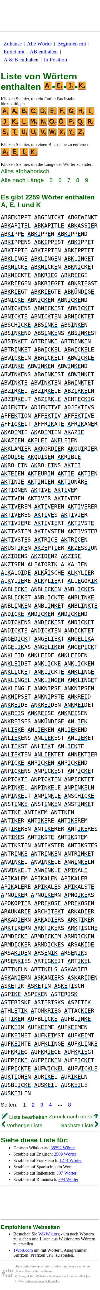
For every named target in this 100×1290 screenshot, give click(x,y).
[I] (90, 114)
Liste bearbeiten (28, 1117)
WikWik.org (49, 1234)
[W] (53, 135)
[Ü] (34, 135)
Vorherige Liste (23, 1125)
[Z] (81, 135)
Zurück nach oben (71, 1116)
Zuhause (13, 44)
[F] (62, 114)
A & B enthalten (21, 60)
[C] (34, 114)
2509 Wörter (65, 1154)
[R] (90, 124)
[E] (53, 114)
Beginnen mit (71, 44)
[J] (5, 124)
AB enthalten (44, 52)
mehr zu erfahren (79, 1266)
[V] (43, 135)
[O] (53, 124)
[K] (15, 124)
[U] (24, 135)
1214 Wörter (70, 1160)
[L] (24, 124)
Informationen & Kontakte (42, 1281)
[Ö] (62, 124)
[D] (43, 114)
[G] (71, 114)
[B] (24, 114)
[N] (43, 124)
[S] (5, 135)
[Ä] (15, 114)
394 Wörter (68, 1179)
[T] (15, 135)
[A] (5, 114)
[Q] (81, 124)
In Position (55, 60)
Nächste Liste (78, 1125)
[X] (62, 135)
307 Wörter (66, 1173)
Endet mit (14, 52)
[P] (71, 124)
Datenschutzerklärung (39, 1271)
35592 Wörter (63, 1147)
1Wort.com (23, 1250)
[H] (81, 114)
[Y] (71, 135)
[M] (34, 124)
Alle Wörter (39, 44)
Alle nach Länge (22, 180)
